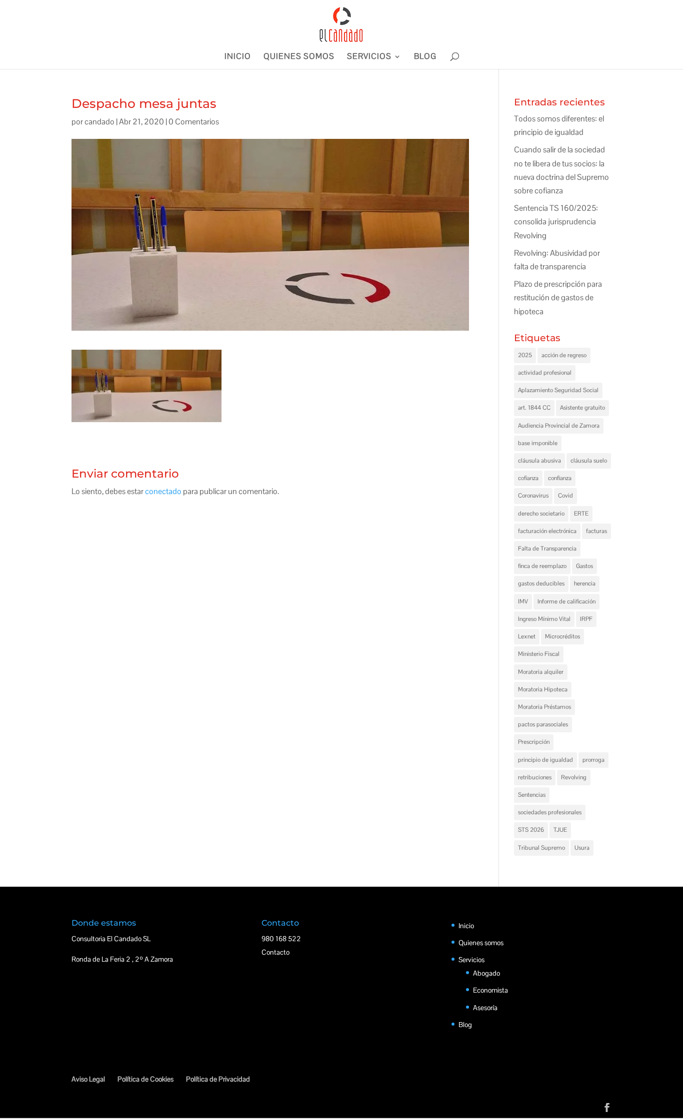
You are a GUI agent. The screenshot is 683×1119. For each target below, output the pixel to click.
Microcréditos (562, 636)
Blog (425, 57)
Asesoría (485, 1007)
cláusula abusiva (539, 461)
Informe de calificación (567, 601)
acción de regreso (564, 355)
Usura (582, 848)
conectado (163, 491)
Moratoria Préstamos (544, 707)
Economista (490, 990)
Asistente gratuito (582, 408)
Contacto (276, 952)
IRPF (586, 619)
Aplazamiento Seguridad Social (558, 390)
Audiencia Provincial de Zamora (559, 426)
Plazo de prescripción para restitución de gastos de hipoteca (558, 297)
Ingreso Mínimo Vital (544, 619)
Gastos (584, 566)
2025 (525, 355)
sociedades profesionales (550, 812)
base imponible (538, 443)
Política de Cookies (146, 1079)
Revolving (573, 777)
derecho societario (541, 514)
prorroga (593, 760)
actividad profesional (545, 373)
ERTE (581, 514)
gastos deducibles (541, 583)
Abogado (486, 973)
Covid (565, 496)
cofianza (528, 478)
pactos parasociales (543, 724)
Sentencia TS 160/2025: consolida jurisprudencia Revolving (556, 221)
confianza (560, 478)
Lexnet (527, 636)
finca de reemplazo (542, 566)
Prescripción (534, 742)
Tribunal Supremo (541, 848)
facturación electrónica (547, 531)
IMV (523, 601)
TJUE (560, 830)
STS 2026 (531, 830)
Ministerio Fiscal (539, 654)
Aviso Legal (88, 1079)
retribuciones (535, 777)
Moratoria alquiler (541, 672)
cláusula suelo (588, 461)
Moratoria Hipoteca (543, 689)
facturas (596, 531)
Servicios (369, 57)
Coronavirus (533, 496)
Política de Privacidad (218, 1079)
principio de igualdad (545, 760)
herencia (585, 583)
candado (99, 121)
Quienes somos (299, 57)
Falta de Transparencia (547, 549)
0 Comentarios (193, 121)
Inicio (237, 57)
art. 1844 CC (534, 408)
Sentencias (532, 795)
